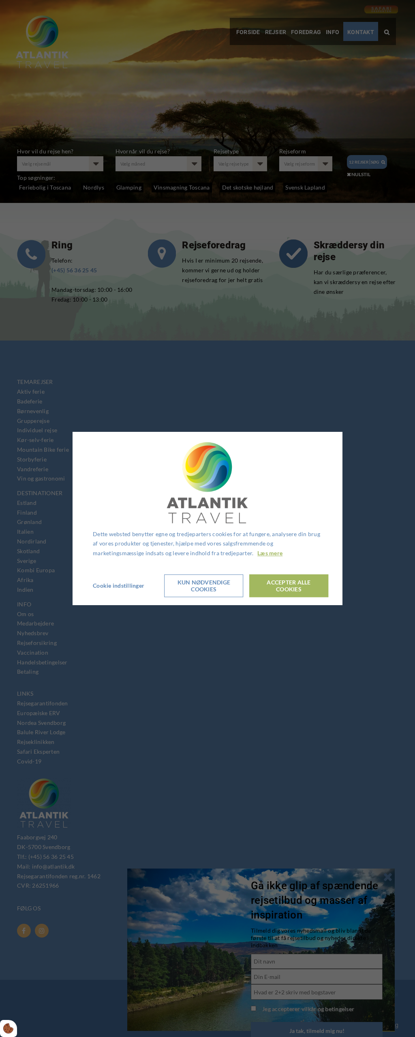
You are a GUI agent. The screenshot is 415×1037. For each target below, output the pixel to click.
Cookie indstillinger (118, 585)
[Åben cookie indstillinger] (8, 1028)
